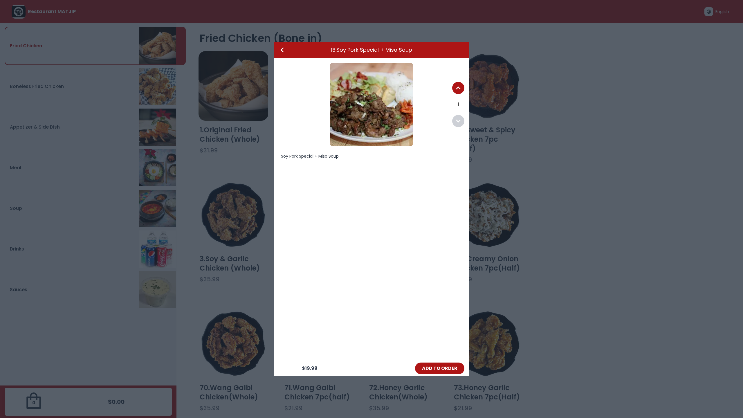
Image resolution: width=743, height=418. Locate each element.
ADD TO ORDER (439, 368)
